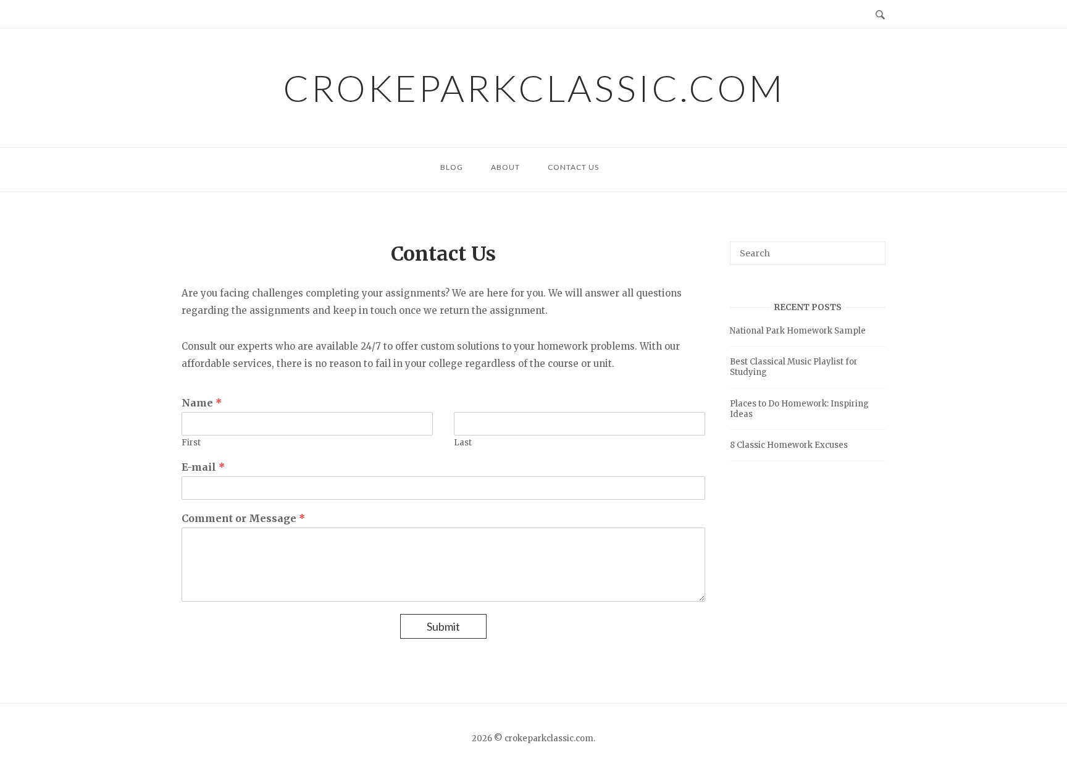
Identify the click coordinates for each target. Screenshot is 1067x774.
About (505, 167)
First (191, 443)
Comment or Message (243, 518)
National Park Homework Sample (798, 331)
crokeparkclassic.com (534, 87)
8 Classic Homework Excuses (789, 445)
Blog (451, 167)
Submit (443, 626)
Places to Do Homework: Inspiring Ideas (799, 408)
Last (463, 443)
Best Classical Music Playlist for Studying (794, 366)
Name (202, 403)
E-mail (203, 467)
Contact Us (573, 167)
